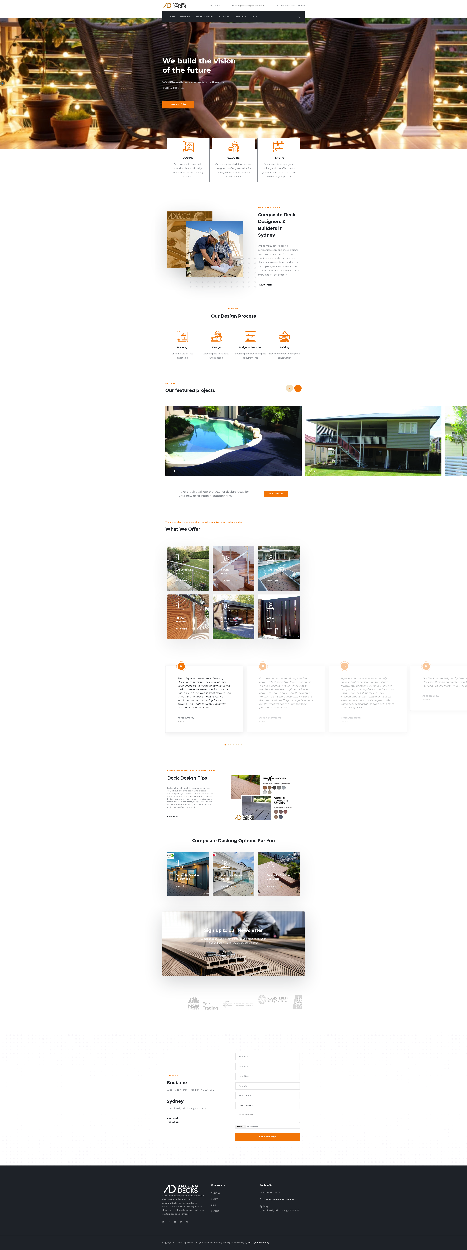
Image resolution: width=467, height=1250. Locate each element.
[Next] (298, 388)
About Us (215, 1193)
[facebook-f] (169, 1222)
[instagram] (187, 1222)
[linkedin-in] (181, 1222)
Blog (213, 1205)
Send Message (267, 1136)
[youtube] (175, 1222)
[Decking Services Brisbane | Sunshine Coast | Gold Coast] (174, 5)
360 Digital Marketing (258, 1242)
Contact (215, 1211)
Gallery (214, 1199)
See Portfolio (178, 104)
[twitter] (163, 1222)
